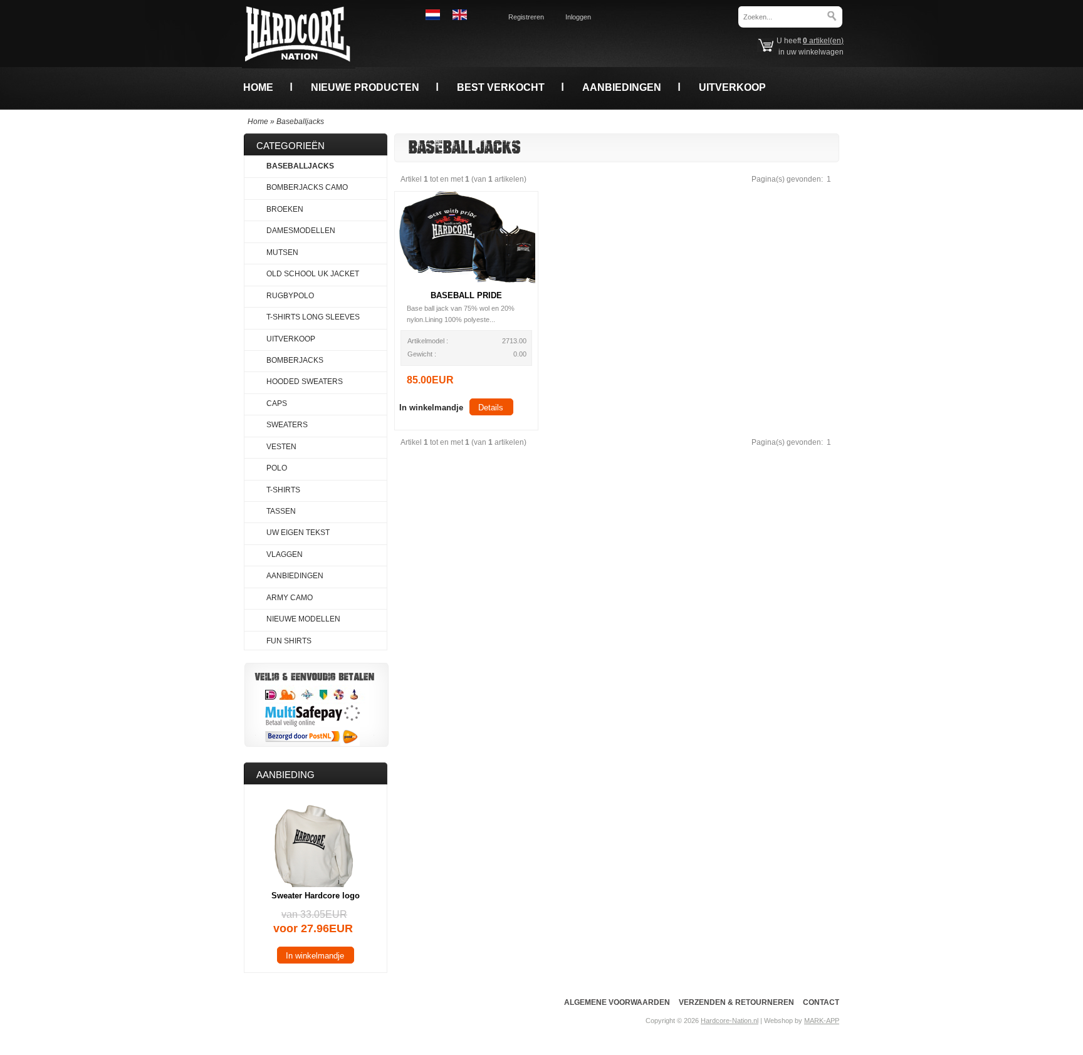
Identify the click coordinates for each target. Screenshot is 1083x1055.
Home (258, 87)
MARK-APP (821, 1020)
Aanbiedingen (621, 87)
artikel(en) (823, 40)
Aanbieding (285, 774)
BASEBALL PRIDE (466, 295)
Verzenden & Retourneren (736, 1002)
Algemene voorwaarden (617, 1002)
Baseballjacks (300, 121)
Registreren (526, 17)
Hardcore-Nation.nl (729, 1020)
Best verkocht (501, 87)
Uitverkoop (732, 87)
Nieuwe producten (365, 87)
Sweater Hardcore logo (315, 895)
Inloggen (578, 17)
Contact (821, 1002)
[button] (431, 407)
